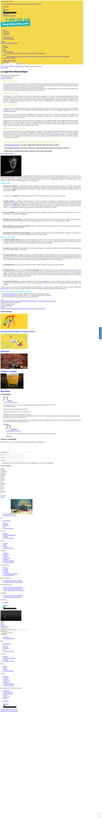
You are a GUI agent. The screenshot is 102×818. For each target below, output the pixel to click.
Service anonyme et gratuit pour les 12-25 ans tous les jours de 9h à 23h (22, 4)
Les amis (5, 570)
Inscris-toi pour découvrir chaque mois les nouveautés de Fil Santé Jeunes (13, 596)
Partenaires (6, 690)
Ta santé (7, 66)
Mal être (5, 533)
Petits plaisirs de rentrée (9, 515)
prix (40, 301)
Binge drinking (5, 391)
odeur (37, 301)
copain (14, 301)
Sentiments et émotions (9, 535)
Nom (2, 455)
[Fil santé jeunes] (9, 43)
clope (10, 301)
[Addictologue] (14, 348)
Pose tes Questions (8, 52)
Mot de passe (4, 631)
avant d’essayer (5, 288)
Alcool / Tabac (25, 66)
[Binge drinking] (12, 388)
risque (43, 301)
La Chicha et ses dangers (9, 371)
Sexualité (5, 524)
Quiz (4, 49)
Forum (5, 55)
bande (2, 301)
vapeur (49, 301)
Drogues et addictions (15, 66)
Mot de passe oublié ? (9, 638)
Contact (5, 698)
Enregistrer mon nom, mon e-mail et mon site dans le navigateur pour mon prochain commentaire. (28, 463)
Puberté (5, 556)
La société (6, 572)
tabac (34, 122)
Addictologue (5, 351)
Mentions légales (7, 694)
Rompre (5, 546)
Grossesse (6, 525)
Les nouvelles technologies (10, 574)
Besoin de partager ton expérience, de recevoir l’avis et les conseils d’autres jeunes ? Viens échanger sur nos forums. (13, 589)
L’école (5, 567)
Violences (5, 536)
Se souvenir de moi (7, 632)
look (31, 301)
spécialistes (45, 281)
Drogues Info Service (14, 148)
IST (4, 522)
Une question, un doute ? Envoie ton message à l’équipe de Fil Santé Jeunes (25, 53)
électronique (23, 301)
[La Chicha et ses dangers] (14, 368)
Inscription (6, 637)
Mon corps (6, 555)
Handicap (5, 559)
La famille (5, 569)
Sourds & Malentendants (9, 58)
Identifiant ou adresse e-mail (8, 629)
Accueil (5, 45)
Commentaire (5, 452)
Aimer (4, 545)
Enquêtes (5, 47)
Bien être (5, 553)
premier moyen (54, 134)
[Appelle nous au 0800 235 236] (16, 27)
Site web (3, 460)
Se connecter (3, 634)
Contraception (7, 520)
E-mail (3, 457)
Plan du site (6, 697)
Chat (4, 50)
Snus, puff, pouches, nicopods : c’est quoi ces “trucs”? (18, 331)
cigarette (6, 301)
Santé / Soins (6, 558)
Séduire (5, 543)
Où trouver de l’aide (8, 528)
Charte (5, 695)
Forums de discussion (9, 39)
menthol (15, 207)
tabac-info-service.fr (14, 145)
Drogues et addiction (8, 561)
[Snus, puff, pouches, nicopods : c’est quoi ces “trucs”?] (14, 328)
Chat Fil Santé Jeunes (100, 333)
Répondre (5, 424)
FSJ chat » (3, 41)
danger (18, 301)
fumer (28, 301)
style (46, 301)
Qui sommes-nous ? (8, 692)
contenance (6, 110)
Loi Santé (44, 234)
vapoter (54, 301)
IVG (4, 527)
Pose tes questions (8, 37)
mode (34, 301)
